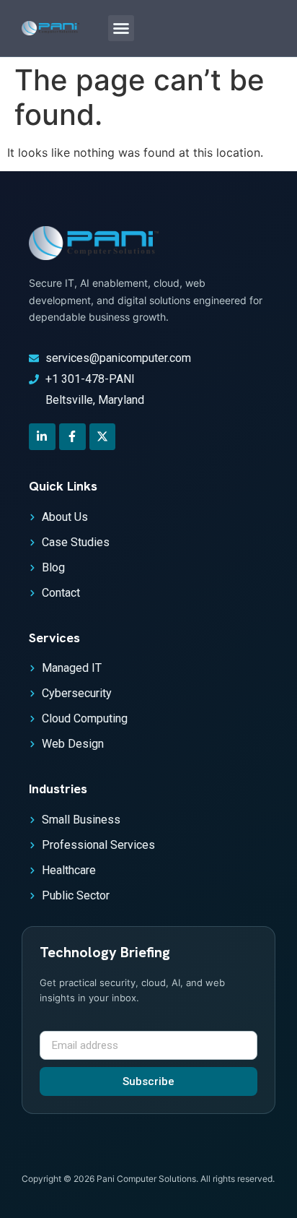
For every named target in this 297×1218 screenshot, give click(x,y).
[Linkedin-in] (42, 436)
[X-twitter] (102, 436)
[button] (121, 28)
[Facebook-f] (72, 436)
